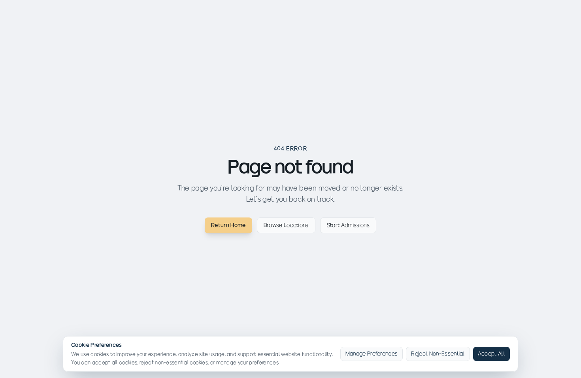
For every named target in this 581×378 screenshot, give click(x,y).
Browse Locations (286, 225)
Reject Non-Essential (437, 354)
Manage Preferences (371, 354)
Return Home (228, 225)
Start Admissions (348, 225)
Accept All (491, 354)
